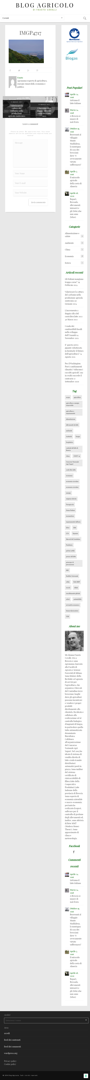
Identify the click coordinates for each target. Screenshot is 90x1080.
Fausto (20, 78)
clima (68, 456)
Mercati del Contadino (73, 539)
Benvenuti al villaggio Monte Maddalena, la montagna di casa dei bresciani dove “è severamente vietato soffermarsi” (76, 149)
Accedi (7, 1033)
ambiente (69, 431)
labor (67, 528)
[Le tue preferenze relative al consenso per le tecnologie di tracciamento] (86, 1076)
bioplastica (69, 442)
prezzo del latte (71, 556)
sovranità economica (72, 605)
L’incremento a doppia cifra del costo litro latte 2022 (44, 112)
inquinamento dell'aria (73, 522)
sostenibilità (77, 599)
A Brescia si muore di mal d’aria (75, 119)
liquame (75, 533)
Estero (68, 263)
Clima (67, 249)
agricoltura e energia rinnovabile (72, 404)
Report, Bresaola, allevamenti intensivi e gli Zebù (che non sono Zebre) (75, 208)
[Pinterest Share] (37, 70)
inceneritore (70, 516)
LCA (67, 533)
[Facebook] (74, 852)
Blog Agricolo (45, 5)
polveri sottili (70, 551)
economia (69, 476)
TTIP (67, 616)
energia (68, 493)
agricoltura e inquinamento (70, 412)
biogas (78, 436)
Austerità (69, 436)
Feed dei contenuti (12, 1040)
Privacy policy (10, 1061)
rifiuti (76, 588)
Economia (69, 256)
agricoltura (77, 397)
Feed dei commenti (12, 1046)
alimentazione (70, 419)
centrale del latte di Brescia (72, 449)
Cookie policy (10, 1064)
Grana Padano (70, 510)
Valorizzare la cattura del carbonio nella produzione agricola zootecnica (16, 110)
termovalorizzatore (72, 611)
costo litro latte (71, 470)
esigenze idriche (71, 499)
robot (68, 599)
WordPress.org (10, 1053)
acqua (68, 397)
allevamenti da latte (72, 425)
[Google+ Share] (28, 70)
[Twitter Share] (19, 70)
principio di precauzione (70, 563)
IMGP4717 (30, 32)
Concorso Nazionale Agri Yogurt (72, 463)
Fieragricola (70, 504)
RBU (67, 570)
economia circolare (72, 481)
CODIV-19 (77, 456)
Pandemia (69, 545)
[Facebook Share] (10, 70)
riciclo (68, 588)
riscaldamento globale (73, 593)
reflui (67, 582)
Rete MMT (76, 582)
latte (74, 528)
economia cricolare (72, 487)
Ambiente (69, 243)
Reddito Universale (72, 576)
